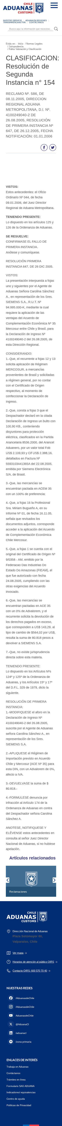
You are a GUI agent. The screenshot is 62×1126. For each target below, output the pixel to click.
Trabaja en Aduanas (17, 1066)
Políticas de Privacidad (19, 1105)
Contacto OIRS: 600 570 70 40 (30, 970)
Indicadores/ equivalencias (21, 1092)
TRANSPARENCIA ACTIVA (14, 22)
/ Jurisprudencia (15, 46)
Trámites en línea (16, 1079)
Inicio (20, 43)
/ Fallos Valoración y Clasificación (24, 49)
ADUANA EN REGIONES (36, 20)
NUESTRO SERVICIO (12, 20)
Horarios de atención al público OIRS (33, 961)
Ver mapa (18, 952)
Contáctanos (13, 1073)
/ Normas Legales (34, 43)
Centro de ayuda (16, 1098)
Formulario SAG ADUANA (20, 1086)
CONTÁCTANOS (36, 22)
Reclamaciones (18, 891)
